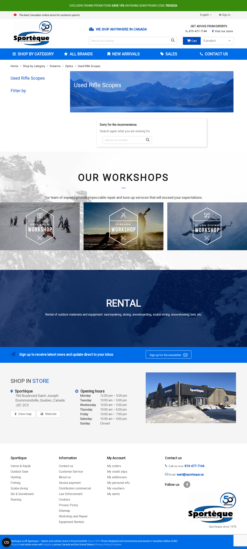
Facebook (187, 484)
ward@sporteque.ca (190, 474)
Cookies (64, 499)
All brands (81, 54)
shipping (48, 544)
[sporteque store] (191, 397)
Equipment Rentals (71, 522)
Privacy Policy (68, 505)
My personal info (118, 483)
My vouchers (115, 488)
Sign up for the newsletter (168, 355)
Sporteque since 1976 (222, 526)
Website (51, 414)
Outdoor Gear (19, 471)
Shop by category (36, 54)
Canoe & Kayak (21, 466)
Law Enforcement (70, 494)
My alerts (113, 494)
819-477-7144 (198, 31)
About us (65, 477)
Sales (171, 54)
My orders (114, 466)
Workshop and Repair (73, 516)
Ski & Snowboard (22, 494)
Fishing (15, 483)
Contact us (66, 466)
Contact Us (216, 54)
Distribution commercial (75, 488)
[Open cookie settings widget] (6, 542)
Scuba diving (19, 488)
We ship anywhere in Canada (121, 29)
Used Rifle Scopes (28, 78)
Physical (15, 544)
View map (25, 414)
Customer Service (71, 471)
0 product (210, 40)
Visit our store (224, 31)
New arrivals (125, 54)
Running (16, 499)
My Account (116, 458)
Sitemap (64, 511)
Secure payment (70, 483)
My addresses (117, 477)
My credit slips (117, 471)
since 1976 (94, 541)
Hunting (16, 477)
